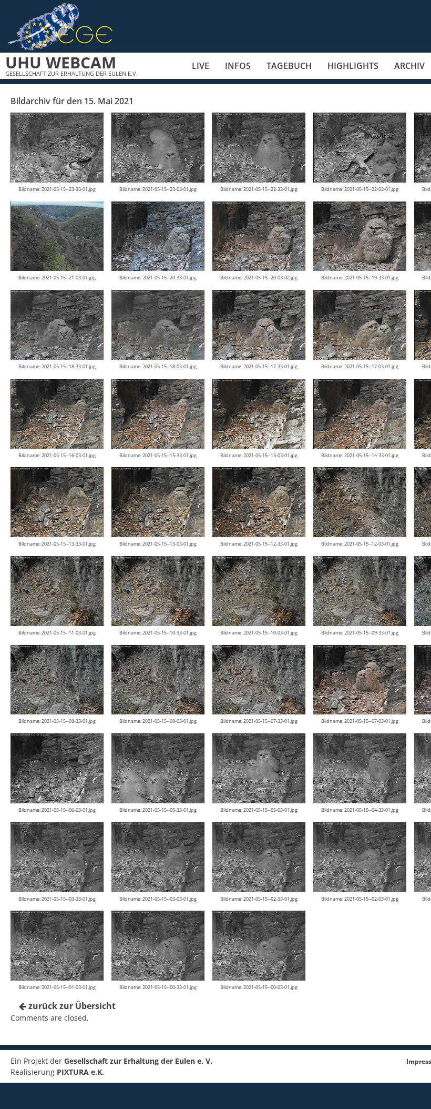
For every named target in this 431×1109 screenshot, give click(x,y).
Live (200, 66)
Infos (238, 66)
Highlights (352, 66)
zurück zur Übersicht (71, 1006)
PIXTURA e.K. (80, 1072)
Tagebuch (289, 66)
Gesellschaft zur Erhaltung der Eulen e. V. (138, 1061)
